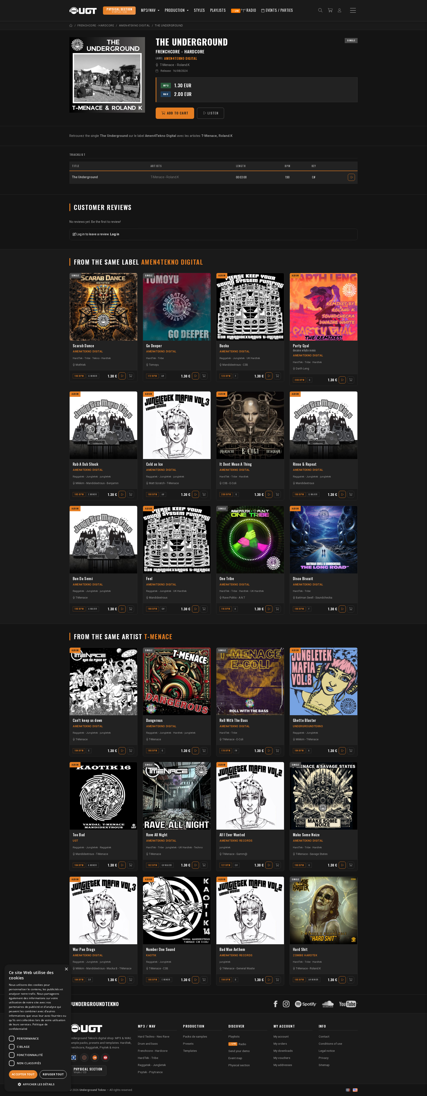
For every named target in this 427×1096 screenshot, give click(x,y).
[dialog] (37, 1028)
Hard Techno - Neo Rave (153, 1036)
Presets (188, 1043)
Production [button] (175, 10)
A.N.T (242, 597)
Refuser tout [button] (53, 1074)
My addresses (283, 1065)
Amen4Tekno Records (236, 840)
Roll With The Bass (234, 720)
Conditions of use (330, 1043)
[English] (355, 1090)
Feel (149, 578)
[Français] (348, 1090)
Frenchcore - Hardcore (180, 51)
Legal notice (327, 1050)
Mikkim (80, 483)
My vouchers (282, 1058)
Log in (114, 234)
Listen (212, 113)
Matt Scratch (157, 483)
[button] (38, 1084)
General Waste (245, 968)
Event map (235, 1058)
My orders (280, 1043)
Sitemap (324, 1065)
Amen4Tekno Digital (88, 351)
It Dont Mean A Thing (236, 464)
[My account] (339, 10)
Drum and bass (148, 1043)
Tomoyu (154, 364)
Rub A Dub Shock (86, 464)
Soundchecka (323, 597)
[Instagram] (286, 1004)
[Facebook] (276, 1004)
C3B (245, 364)
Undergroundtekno (308, 726)
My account (281, 1036)
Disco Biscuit (303, 578)
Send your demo (239, 1051)
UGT (75, 840)
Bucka (224, 345)
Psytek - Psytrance (150, 1072)
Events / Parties (279, 10)
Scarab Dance (83, 345)
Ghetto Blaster (304, 720)
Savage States (319, 854)
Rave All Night (156, 834)
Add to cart (177, 113)
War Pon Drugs (84, 949)
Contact (324, 1036)
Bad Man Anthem (232, 949)
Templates (190, 1050)
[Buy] (130, 375)
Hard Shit (300, 949)
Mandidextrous (231, 364)
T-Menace (167, 65)
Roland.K (183, 65)
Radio (245, 10)
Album (222, 275)
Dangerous (154, 720)
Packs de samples (195, 1036)
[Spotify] (306, 1004)
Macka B (112, 968)
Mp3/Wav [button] (149, 10)
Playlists (218, 10)
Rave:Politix (229, 597)
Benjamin (113, 483)
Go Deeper (154, 345)
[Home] (71, 25)
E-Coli (233, 483)
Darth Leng (302, 368)
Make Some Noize (306, 834)
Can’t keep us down (87, 720)
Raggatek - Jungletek (232, 358)
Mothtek (81, 364)
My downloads (283, 1050)
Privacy (323, 1058)
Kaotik (151, 955)
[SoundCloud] (328, 1004)
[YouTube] (348, 1004)
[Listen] (107, 75)
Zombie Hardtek (305, 955)
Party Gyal (304, 347)
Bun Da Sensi (83, 578)
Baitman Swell (304, 597)
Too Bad (79, 834)
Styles (199, 10)
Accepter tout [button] (23, 1074)
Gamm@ (241, 854)
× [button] (66, 969)
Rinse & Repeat (304, 464)
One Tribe (227, 578)
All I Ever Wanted (232, 834)
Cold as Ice (154, 464)
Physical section (239, 1065)
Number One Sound (160, 949)
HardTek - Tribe (81, 358)
